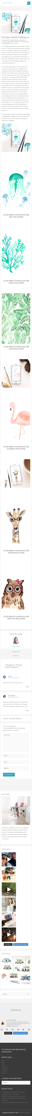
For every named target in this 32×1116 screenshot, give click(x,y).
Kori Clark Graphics (24, 42)
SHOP (3, 1065)
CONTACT (4, 1071)
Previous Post (16, 652)
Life (3, 43)
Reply (27, 687)
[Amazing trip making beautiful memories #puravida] (9, 889)
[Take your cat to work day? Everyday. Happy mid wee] (9, 919)
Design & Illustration (20, 40)
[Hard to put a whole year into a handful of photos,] (9, 934)
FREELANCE (4, 1069)
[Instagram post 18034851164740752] (9, 859)
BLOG (3, 1063)
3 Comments (5, 40)
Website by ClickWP (24, 1112)
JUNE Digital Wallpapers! (15, 718)
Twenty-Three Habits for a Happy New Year (14, 1096)
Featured (4, 42)
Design (12, 40)
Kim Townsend (11, 695)
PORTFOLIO (5, 1067)
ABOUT (3, 1073)
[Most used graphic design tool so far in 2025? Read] (9, 904)
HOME (3, 1061)
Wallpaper (7, 43)
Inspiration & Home (12, 42)
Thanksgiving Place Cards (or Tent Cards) (13, 1092)
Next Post (16, 656)
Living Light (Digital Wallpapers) (10, 1094)
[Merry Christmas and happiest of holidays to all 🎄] (9, 874)
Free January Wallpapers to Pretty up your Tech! (15, 1102)
